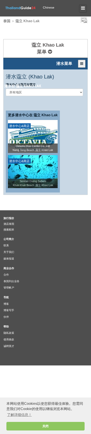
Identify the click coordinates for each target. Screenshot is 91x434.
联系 (6, 245)
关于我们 (9, 252)
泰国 (6, 21)
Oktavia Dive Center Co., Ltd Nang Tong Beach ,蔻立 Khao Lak (33, 148)
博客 (6, 303)
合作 (6, 274)
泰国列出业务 (11, 281)
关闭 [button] (45, 426)
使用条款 (9, 339)
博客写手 (9, 310)
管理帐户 (9, 287)
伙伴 (6, 316)
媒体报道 (9, 258)
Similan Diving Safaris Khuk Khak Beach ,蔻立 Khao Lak (33, 183)
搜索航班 (9, 229)
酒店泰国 (9, 223)
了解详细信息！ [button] (19, 415)
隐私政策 (9, 332)
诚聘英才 (9, 346)
